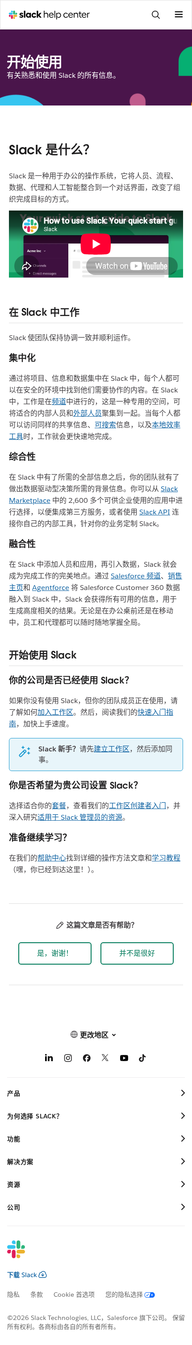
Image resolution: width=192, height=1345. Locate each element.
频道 (59, 401)
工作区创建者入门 (137, 805)
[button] (55, 953)
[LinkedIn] (49, 1059)
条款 (36, 1294)
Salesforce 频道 (136, 576)
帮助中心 (52, 858)
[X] (105, 1059)
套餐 (59, 805)
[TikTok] (143, 1059)
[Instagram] (68, 1059)
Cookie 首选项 (74, 1294)
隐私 (13, 1294)
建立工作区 (111, 749)
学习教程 (166, 858)
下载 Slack (22, 1275)
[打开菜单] (179, 14)
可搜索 (105, 425)
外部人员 (87, 413)
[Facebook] (87, 1059)
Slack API (154, 512)
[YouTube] (124, 1059)
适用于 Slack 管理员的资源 (80, 817)
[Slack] (89, 1255)
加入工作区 (55, 712)
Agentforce (50, 587)
